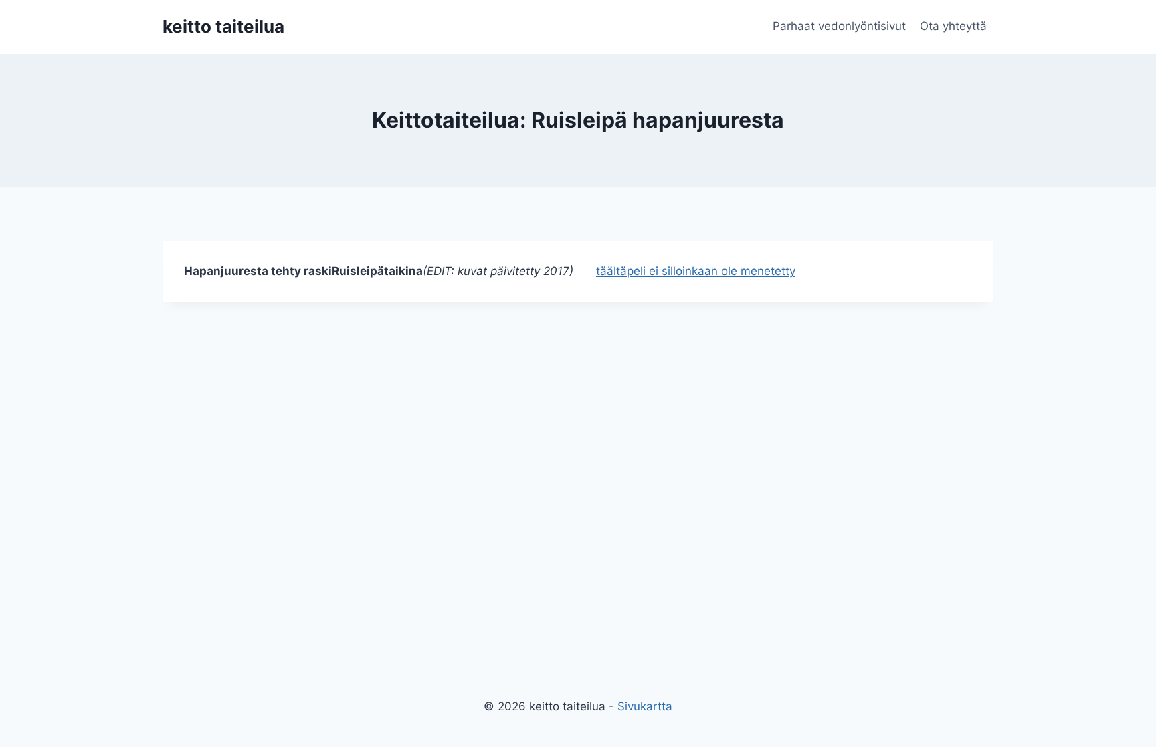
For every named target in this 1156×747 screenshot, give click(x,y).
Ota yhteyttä (953, 26)
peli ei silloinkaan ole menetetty (711, 271)
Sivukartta (644, 706)
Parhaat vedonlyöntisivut (839, 26)
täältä (611, 271)
